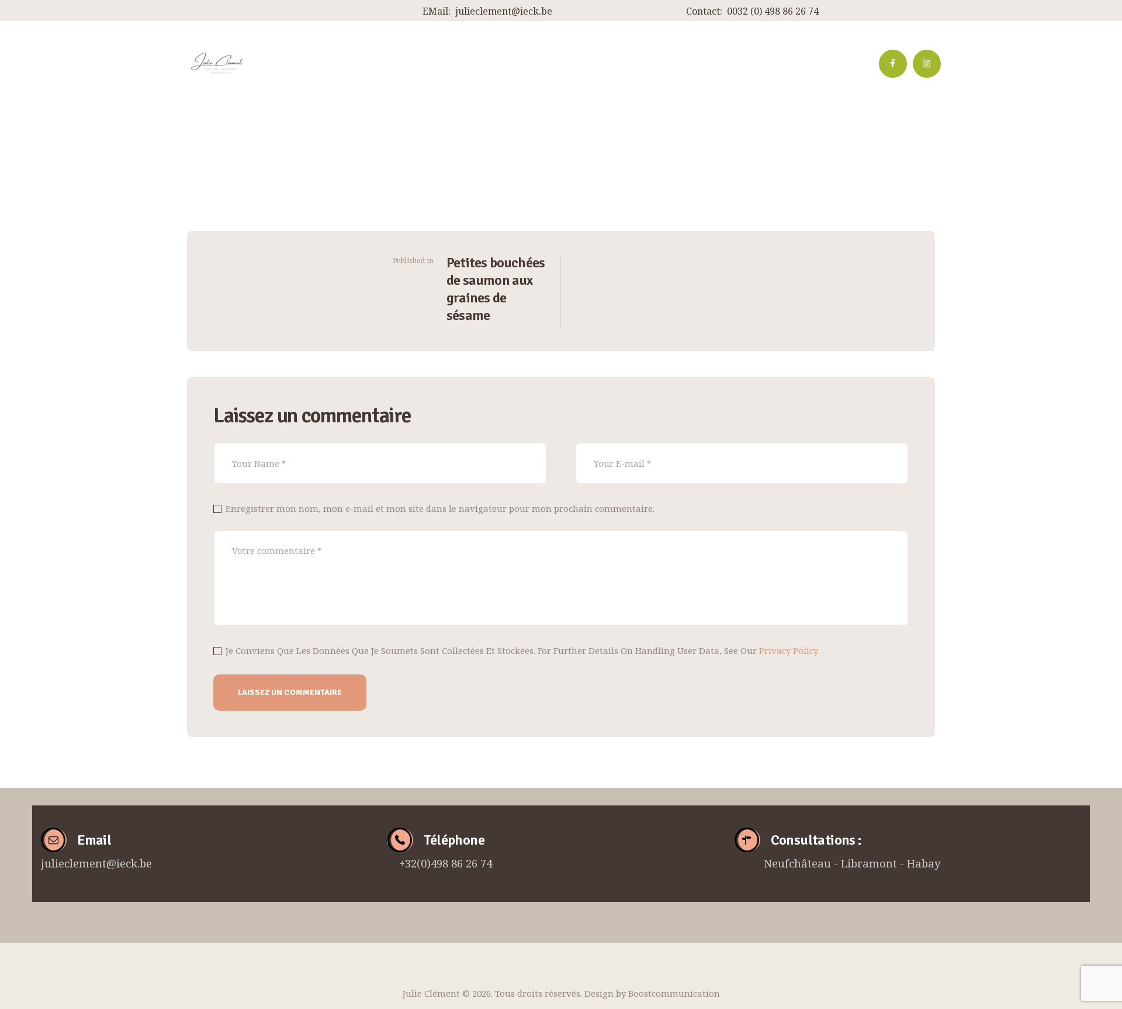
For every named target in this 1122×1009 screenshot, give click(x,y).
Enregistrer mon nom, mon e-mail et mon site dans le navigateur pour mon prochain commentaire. (440, 508)
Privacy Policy (788, 650)
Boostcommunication (674, 993)
